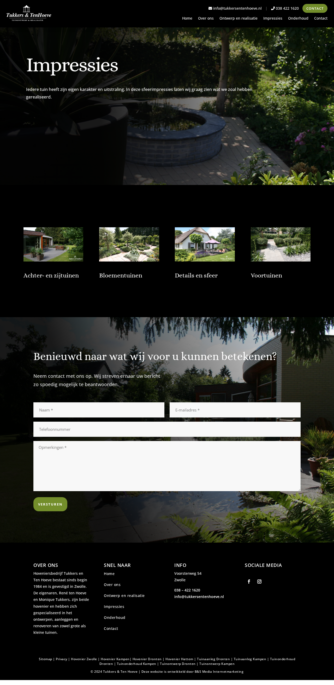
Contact (315, 8)
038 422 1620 (287, 8)
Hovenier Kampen (115, 659)
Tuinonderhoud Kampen (136, 663)
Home (187, 18)
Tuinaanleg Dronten (213, 659)
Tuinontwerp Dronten (178, 663)
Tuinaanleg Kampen (250, 659)
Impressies (272, 18)
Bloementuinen (120, 275)
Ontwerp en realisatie (238, 18)
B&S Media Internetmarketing (219, 671)
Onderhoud (298, 18)
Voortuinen (266, 275)
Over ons (206, 18)
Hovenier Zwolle (84, 659)
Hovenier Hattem (179, 659)
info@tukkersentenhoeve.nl (237, 8)
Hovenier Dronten (147, 659)
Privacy (61, 659)
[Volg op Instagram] (259, 581)
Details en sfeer (196, 275)
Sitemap (45, 659)
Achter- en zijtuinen (51, 275)
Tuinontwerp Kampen (217, 663)
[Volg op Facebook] (249, 581)
